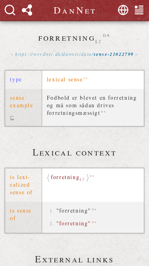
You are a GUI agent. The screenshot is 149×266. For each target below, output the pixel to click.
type (16, 79)
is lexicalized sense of (21, 184)
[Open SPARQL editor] (27, 10)
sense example (21, 101)
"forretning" (73, 210)
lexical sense (65, 79)
